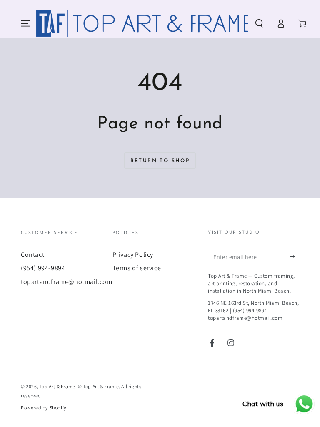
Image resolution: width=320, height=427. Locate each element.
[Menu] (25, 23)
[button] (259, 23)
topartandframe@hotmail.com (66, 281)
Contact (32, 254)
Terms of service (136, 268)
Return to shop (160, 160)
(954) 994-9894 (43, 268)
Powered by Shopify (44, 407)
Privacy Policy (132, 254)
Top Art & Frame (57, 386)
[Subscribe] (294, 256)
